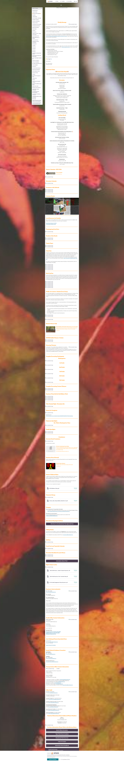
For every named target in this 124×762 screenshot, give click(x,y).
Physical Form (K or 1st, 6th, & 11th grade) (53, 631)
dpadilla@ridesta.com (61, 681)
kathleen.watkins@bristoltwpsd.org (53, 710)
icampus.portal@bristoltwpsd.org (51, 515)
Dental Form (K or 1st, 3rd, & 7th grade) (53, 632)
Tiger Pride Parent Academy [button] (62, 734)
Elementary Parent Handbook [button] (62, 745)
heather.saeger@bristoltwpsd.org (53, 702)
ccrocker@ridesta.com (59, 683)
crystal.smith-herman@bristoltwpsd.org (54, 699)
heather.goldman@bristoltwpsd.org (53, 713)
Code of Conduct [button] (62, 741)
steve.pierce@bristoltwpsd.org (68, 534)
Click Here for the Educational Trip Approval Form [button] (62, 523)
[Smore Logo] (50, 1)
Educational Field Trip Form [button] (62, 737)
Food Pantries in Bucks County (51, 224)
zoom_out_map (76, 24)
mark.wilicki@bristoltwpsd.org (52, 692)
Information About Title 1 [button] (62, 561)
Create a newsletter (52, 759)
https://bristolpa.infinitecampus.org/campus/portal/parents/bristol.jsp (59, 511)
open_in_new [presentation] (76, 232)
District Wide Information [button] (62, 730)
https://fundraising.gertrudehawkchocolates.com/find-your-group (56, 36)
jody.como (47, 654)
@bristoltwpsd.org (52, 654)
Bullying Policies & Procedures (51, 645)
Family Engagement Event (66, 47)
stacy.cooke (48, 592)
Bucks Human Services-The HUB (51, 223)
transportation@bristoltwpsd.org (65, 679)
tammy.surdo (48, 658)
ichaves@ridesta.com (57, 682)
